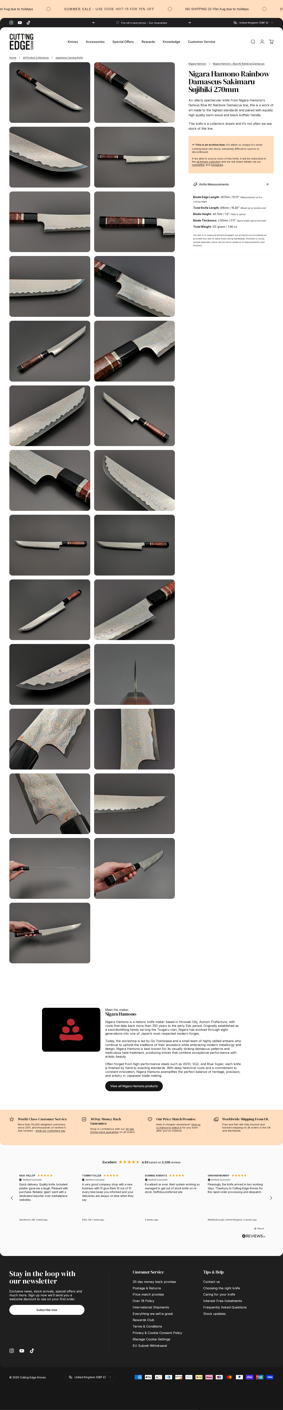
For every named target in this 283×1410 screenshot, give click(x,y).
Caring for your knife (219, 1294)
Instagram (217, 164)
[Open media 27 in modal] (49, 933)
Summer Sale (41, 9)
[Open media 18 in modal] (134, 609)
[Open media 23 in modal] (49, 803)
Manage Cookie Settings (151, 1339)
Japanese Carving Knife (69, 57)
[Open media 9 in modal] (49, 351)
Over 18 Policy (143, 1301)
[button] (12, 1198)
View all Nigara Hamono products (134, 1086)
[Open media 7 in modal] (49, 286)
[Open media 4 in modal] (134, 157)
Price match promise (148, 1294)
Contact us (211, 1282)
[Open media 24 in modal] (134, 803)
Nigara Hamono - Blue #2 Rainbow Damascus (239, 63)
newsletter (198, 164)
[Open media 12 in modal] (134, 415)
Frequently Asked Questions (225, 1307)
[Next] (189, 22)
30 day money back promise (154, 1282)
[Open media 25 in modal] (49, 868)
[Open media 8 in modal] (134, 286)
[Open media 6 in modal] (134, 221)
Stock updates (214, 1314)
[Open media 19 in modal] (49, 674)
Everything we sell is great (153, 1314)
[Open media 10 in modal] (134, 351)
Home (12, 57)
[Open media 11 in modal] (49, 415)
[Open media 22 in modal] (134, 739)
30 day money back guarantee (112, 1130)
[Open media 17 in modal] (49, 609)
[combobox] (254, 22)
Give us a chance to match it (178, 1126)
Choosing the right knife (221, 1288)
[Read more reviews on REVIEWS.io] (253, 1236)
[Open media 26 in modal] (134, 868)
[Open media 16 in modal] (134, 545)
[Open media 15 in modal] (49, 545)
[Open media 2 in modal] (134, 92)
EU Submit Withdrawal (150, 1346)
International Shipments (151, 1307)
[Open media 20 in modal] (134, 674)
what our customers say (50, 1130)
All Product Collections (36, 57)
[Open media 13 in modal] (49, 480)
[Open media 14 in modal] (134, 480)
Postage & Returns (147, 1288)
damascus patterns (209, 1049)
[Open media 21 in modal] (49, 739)
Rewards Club (143, 1320)
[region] (141, 1198)
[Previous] (93, 22)
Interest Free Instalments (222, 1301)
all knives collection (209, 161)
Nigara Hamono (197, 63)
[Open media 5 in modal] (49, 221)
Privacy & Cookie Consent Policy (157, 1333)
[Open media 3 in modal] (49, 157)
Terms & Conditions (147, 1326)
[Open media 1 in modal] (49, 92)
